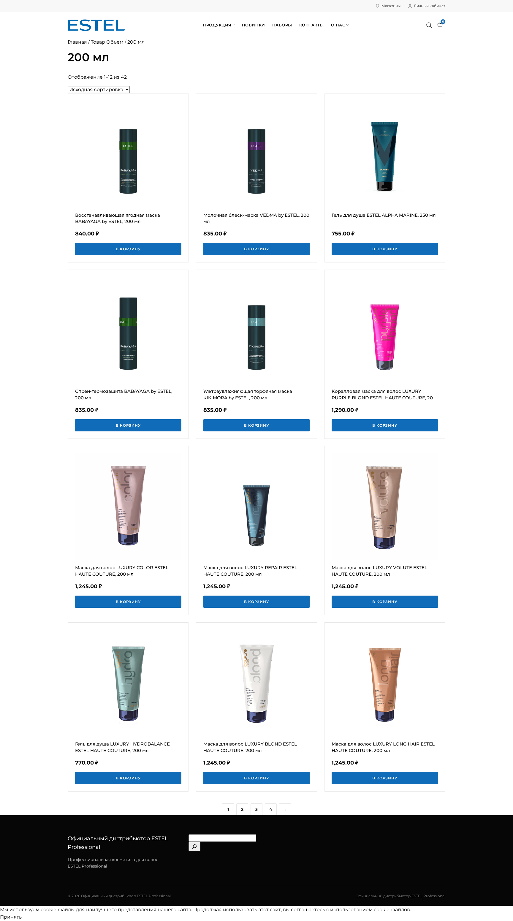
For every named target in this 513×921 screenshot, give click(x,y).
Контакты (311, 25)
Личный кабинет (429, 6)
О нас (338, 25)
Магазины (391, 6)
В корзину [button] (128, 249)
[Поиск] (429, 25)
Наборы (282, 25)
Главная (77, 42)
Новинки (253, 25)
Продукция (217, 25)
